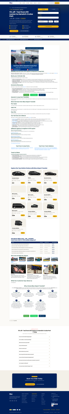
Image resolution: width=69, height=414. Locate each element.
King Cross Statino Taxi (41, 148)
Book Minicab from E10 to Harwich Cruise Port (35, 48)
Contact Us (43, 402)
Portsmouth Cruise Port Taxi (24, 148)
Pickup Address (40, 11)
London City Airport (24, 402)
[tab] (43, 9)
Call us (27, 94)
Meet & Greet (45, 275)
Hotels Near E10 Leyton (14, 132)
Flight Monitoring (30, 274)
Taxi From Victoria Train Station (48, 147)
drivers (48, 73)
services (30, 117)
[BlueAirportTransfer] (10, 3)
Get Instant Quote (49, 26)
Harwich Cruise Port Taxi (16, 148)
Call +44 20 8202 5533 (40, 384)
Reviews (42, 398)
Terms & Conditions (46, 412)
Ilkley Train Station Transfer (45, 149)
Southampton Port (34, 395)
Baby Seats (13, 274)
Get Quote (42, 94)
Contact (58, 412)
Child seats (14, 123)
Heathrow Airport (24, 395)
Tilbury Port (33, 401)
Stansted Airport (24, 398)
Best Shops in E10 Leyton (15, 139)
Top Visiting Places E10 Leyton (15, 143)
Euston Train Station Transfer (49, 148)
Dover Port (33, 398)
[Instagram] (12, 401)
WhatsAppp (34, 94)
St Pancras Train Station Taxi (38, 147)
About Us (42, 395)
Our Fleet (42, 399)
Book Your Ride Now (30, 384)
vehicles (55, 73)
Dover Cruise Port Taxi (23, 147)
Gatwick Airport (24, 396)
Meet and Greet (14, 119)
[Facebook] (10, 401)
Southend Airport (24, 401)
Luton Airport (24, 399)
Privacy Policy (51, 412)
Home (10, 7)
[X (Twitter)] (14, 401)
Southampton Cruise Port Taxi (15, 147)
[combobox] (49, 13)
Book (22, 182)
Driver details (14, 121)
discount (24, 86)
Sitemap (55, 412)
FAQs (42, 396)
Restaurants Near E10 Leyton (15, 136)
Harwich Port (33, 399)
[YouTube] (16, 401)
